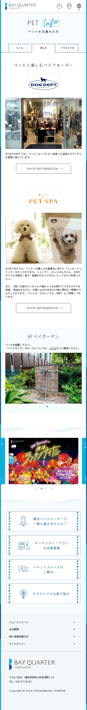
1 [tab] (39, 406)
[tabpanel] (43, 378)
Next (51, 489)
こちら (52, 348)
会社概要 (14, 629)
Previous (36, 489)
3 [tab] (47, 406)
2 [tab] (43, 406)
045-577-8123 (23, 681)
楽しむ (43, 47)
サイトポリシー (17, 643)
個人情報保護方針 (19, 636)
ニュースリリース (18, 622)
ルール (19, 47)
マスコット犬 (67, 47)
